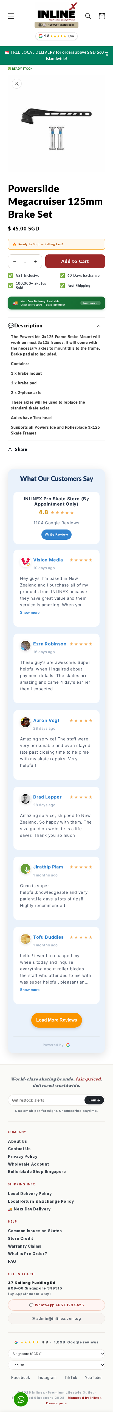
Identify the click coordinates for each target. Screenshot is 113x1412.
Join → (94, 1100)
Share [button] (21, 449)
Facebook (20, 1377)
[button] (11, 16)
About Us (17, 1141)
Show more (29, 612)
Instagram (47, 1377)
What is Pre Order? (27, 1253)
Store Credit (20, 1238)
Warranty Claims (24, 1246)
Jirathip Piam (48, 867)
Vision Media (48, 560)
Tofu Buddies (48, 937)
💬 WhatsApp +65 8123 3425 (56, 1305)
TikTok (70, 1377)
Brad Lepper (47, 797)
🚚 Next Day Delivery (29, 1209)
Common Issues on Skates (35, 1231)
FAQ (12, 1261)
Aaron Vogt (46, 720)
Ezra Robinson (50, 644)
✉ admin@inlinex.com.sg (56, 1318)
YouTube (93, 1377)
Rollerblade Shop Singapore (37, 1171)
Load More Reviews (56, 1020)
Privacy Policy (23, 1156)
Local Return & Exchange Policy (41, 1201)
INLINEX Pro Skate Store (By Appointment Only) (56, 501)
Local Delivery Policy (30, 1193)
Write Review (56, 534)
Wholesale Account (28, 1164)
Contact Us (19, 1149)
